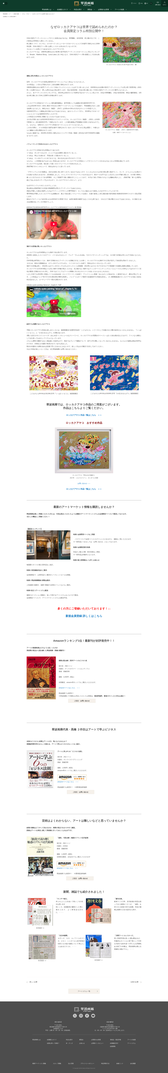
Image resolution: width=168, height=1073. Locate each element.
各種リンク (119, 1063)
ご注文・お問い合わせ (82, 701)
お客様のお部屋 (96, 1039)
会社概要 (133, 1063)
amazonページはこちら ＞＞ (69, 688)
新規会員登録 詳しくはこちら (84, 615)
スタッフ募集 (57, 1063)
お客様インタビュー (97, 1043)
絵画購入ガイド (52, 1039)
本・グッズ (69, 1043)
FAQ (142, 3)
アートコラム (131, 1043)
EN (147, 3)
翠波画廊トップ (6, 13)
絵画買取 (113, 1046)
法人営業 (71, 1063)
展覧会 (81, 1039)
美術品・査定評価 (115, 1039)
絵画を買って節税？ (53, 1043)
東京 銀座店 (58, 1022)
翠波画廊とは (36, 1039)
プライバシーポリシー (87, 1063)
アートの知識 (131, 1039)
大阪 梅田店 (109, 1022)
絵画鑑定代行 (114, 1043)
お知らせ (82, 1043)
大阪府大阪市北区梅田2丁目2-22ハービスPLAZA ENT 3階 (110, 1026)
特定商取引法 (105, 1063)
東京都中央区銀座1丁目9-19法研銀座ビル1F (58, 1026)
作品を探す (69, 1039)
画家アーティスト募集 (39, 1063)
